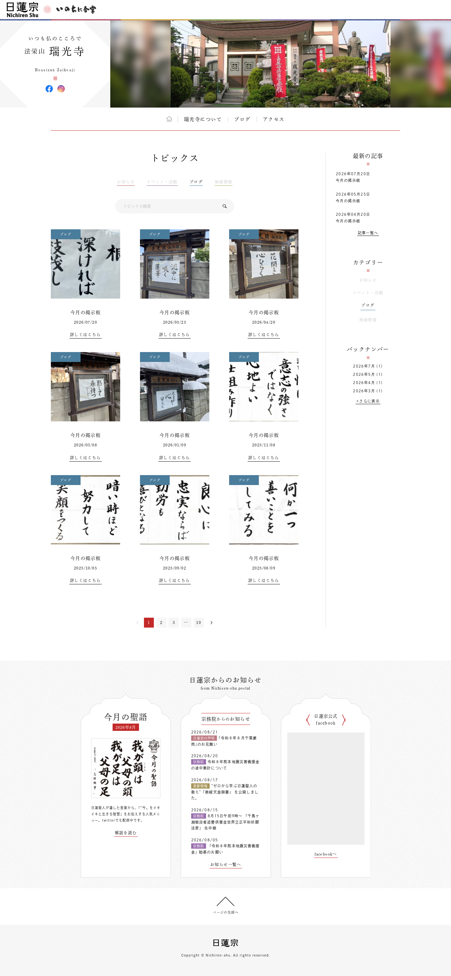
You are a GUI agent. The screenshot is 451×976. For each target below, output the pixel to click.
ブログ (242, 119)
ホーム (169, 118)
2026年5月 (364, 374)
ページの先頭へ (225, 912)
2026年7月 (364, 366)
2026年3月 (364, 391)
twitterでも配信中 (117, 820)
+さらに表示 (368, 401)
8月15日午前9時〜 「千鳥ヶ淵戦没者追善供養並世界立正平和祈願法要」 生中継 (225, 822)
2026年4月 (364, 382)
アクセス (274, 119)
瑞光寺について (203, 119)
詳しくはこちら (85, 335)
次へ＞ (212, 623)
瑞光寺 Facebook (49, 88)
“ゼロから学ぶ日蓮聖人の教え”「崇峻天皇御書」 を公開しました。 (225, 792)
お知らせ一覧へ (225, 864)
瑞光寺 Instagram (61, 88)
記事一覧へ (368, 233)
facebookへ (326, 854)
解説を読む (126, 833)
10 (198, 622)
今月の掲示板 (85, 312)
